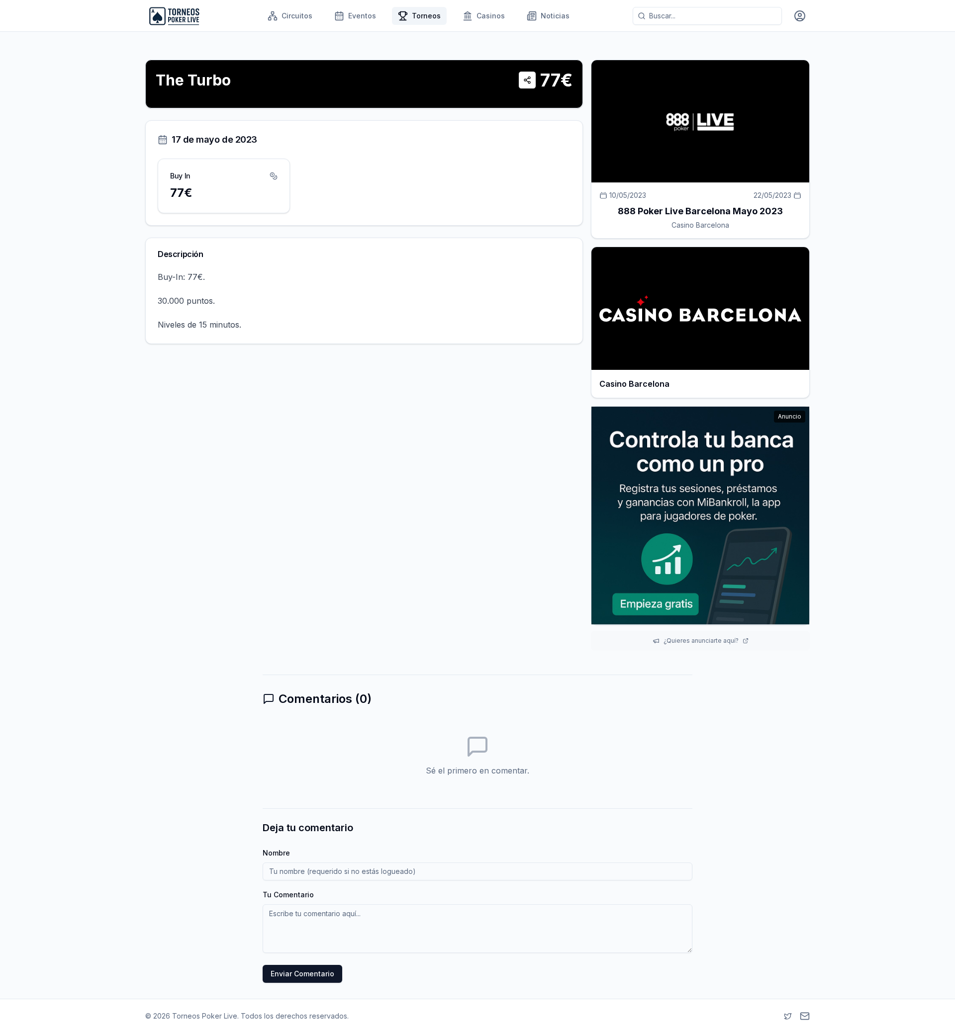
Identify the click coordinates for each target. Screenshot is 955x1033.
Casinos (491, 15)
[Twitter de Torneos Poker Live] (788, 1016)
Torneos (426, 15)
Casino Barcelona (700, 225)
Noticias (555, 15)
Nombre (276, 853)
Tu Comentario (288, 894)
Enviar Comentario (302, 973)
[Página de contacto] (805, 1016)
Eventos (362, 15)
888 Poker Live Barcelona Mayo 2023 (700, 211)
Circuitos (297, 15)
